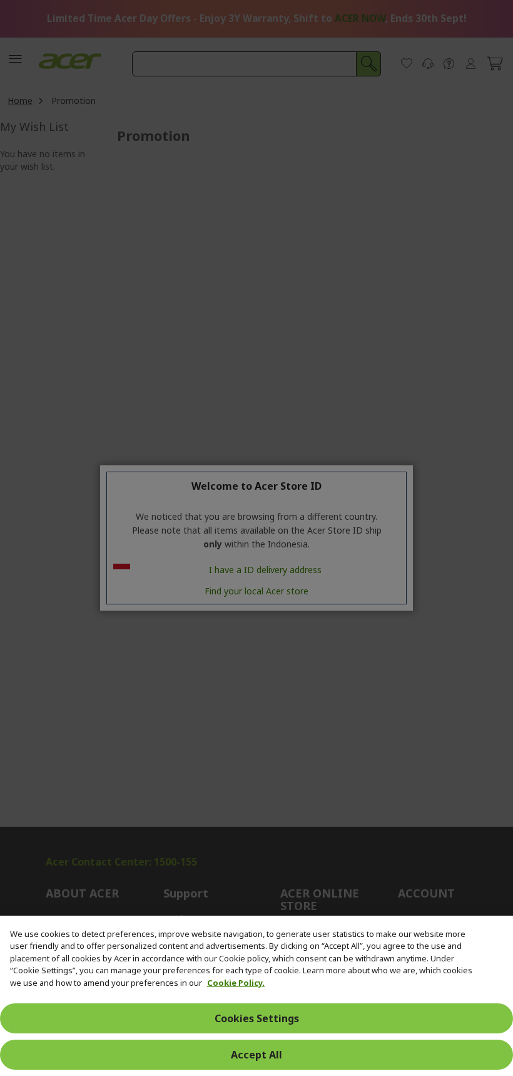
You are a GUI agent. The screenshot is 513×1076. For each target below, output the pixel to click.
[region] (256, 996)
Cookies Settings (257, 1018)
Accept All (256, 1055)
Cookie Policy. (236, 982)
